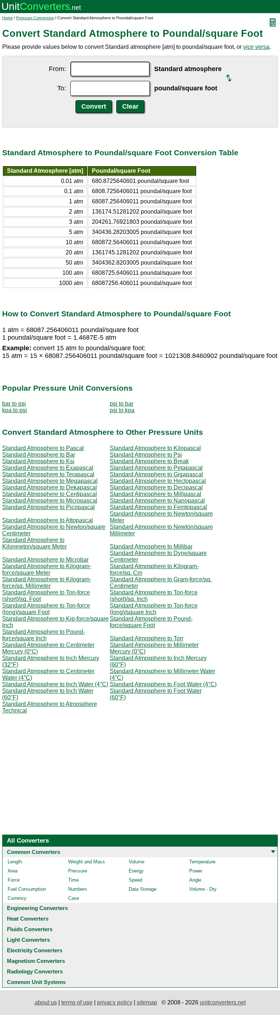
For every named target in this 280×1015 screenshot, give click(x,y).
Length (15, 861)
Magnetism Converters (36, 961)
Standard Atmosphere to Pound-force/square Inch (43, 635)
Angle (195, 880)
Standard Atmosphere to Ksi (38, 461)
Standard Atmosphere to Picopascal (48, 507)
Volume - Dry (203, 889)
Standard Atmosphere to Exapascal (47, 468)
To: (61, 88)
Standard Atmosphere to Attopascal (47, 520)
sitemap (147, 1002)
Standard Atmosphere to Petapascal (156, 468)
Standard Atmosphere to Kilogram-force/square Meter (46, 569)
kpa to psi (14, 410)
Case (73, 898)
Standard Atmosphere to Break (149, 461)
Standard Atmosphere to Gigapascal (156, 474)
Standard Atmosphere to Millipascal (155, 494)
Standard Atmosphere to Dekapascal (49, 487)
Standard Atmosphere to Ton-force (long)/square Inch (154, 608)
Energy (136, 871)
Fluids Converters (29, 929)
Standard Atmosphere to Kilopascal (155, 448)
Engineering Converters (37, 908)
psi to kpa (122, 410)
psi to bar (121, 404)
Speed (135, 880)
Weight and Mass (86, 861)
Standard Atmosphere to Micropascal (49, 500)
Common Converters (33, 852)
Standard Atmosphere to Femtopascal (158, 507)
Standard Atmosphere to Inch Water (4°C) (55, 684)
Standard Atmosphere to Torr (146, 638)
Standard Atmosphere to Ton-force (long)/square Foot (46, 608)
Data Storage (142, 889)
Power (195, 871)
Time (73, 880)
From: (57, 69)
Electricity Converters (34, 950)
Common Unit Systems (36, 982)
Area (13, 871)
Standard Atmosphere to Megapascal (50, 481)
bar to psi (14, 404)
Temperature (202, 861)
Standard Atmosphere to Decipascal (156, 487)
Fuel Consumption (27, 889)
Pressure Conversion (35, 18)
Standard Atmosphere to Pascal (43, 448)
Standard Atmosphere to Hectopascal (158, 481)
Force (14, 880)
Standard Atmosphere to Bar (38, 455)
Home (7, 18)
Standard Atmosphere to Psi (146, 455)
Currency (17, 898)
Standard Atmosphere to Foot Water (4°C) (163, 684)
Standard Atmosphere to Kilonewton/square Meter (34, 543)
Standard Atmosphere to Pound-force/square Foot (151, 622)
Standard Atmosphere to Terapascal (48, 474)
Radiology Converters (35, 971)
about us (46, 1002)
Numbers (77, 889)
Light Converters (28, 940)
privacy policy (114, 1002)
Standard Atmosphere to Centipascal (49, 494)
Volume (136, 861)
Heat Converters (27, 919)
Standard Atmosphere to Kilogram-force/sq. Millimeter (46, 582)
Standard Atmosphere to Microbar (45, 560)
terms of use (77, 1002)
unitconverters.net (223, 1002)
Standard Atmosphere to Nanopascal (157, 500)
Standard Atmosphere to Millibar (151, 546)
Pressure (77, 871)
